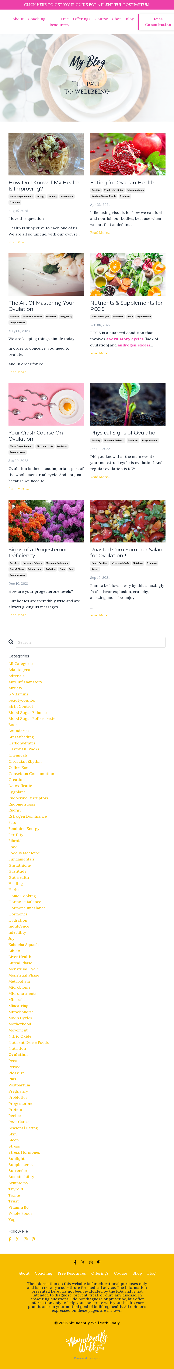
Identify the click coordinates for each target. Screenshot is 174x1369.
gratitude (17, 871)
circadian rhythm (25, 761)
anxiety (15, 687)
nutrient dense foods (103, 196)
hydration (17, 920)
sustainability (21, 1176)
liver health (19, 956)
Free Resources (59, 21)
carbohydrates (22, 743)
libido (14, 950)
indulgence (18, 926)
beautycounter (22, 700)
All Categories (21, 663)
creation (16, 779)
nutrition (138, 563)
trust (13, 1201)
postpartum (19, 1085)
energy (41, 196)
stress (14, 1146)
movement (18, 1030)
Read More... (18, 242)
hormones (18, 914)
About (18, 18)
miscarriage (35, 569)
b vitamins (18, 694)
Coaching (36, 18)
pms (71, 569)
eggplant (16, 791)
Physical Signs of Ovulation (124, 433)
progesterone (17, 322)
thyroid (15, 1189)
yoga (13, 1219)
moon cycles (20, 1017)
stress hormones (24, 1152)
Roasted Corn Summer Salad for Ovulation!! (126, 553)
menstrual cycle (100, 316)
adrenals (16, 675)
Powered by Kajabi (87, 1358)
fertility (95, 190)
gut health (18, 877)
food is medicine (113, 190)
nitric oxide (19, 1036)
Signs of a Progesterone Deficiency (38, 553)
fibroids (16, 840)
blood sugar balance (21, 196)
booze (14, 724)
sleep (13, 1140)
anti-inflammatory (25, 682)
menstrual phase (23, 975)
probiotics (17, 1097)
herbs (13, 889)
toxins (14, 1195)
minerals (16, 999)
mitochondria (21, 1011)
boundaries (18, 730)
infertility (17, 932)
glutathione (19, 865)
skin (12, 1134)
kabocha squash (23, 944)
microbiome (19, 987)
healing (52, 196)
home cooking (99, 563)
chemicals (18, 755)
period (14, 1066)
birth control (20, 706)
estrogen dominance (27, 816)
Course (101, 18)
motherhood (19, 1023)
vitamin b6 (18, 1207)
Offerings (81, 18)
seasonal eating (23, 1127)
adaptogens (19, 669)
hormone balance (32, 316)
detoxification (21, 785)
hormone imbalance (57, 563)
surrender (17, 1170)
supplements (144, 316)
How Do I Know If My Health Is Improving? (44, 186)
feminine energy (23, 828)
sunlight (16, 1158)
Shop (117, 18)
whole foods (20, 1213)
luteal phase (17, 569)
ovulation (15, 202)
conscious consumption (31, 773)
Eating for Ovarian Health (122, 183)
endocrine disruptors (28, 798)
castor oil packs (23, 749)
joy (11, 938)
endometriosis (21, 804)
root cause (18, 1121)
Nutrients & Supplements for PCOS (126, 306)
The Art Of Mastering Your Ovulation (41, 306)
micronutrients (135, 190)
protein (15, 1109)
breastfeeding (21, 736)
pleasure (16, 1073)
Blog (130, 18)
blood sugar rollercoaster (32, 718)
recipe (95, 569)
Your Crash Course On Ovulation (35, 436)
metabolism (66, 196)
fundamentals (21, 859)
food (13, 846)
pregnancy (66, 316)
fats (12, 822)
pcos (130, 316)
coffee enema (21, 767)
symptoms (18, 1182)
